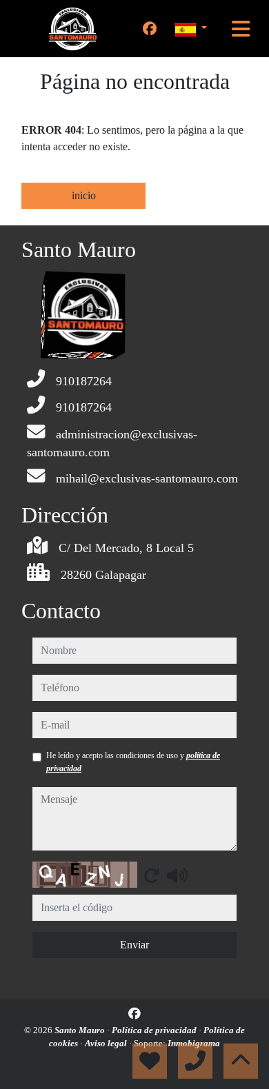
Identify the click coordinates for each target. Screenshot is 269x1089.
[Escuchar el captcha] (177, 875)
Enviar (134, 944)
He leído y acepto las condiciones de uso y (133, 762)
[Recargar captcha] (152, 875)
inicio (84, 195)
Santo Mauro (80, 1030)
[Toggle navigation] (240, 29)
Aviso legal (107, 1043)
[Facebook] (150, 29)
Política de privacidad (155, 1030)
